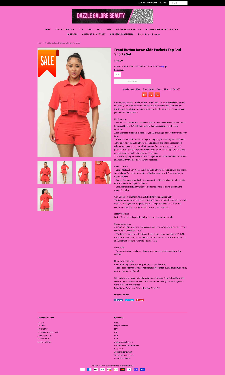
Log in (140, 3)
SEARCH (41, 322)
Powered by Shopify (127, 365)
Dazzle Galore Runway (149, 34)
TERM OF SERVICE (44, 342)
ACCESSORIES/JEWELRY (93, 34)
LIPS (81, 29)
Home (39, 43)
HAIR (109, 29)
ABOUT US (41, 326)
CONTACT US (42, 329)
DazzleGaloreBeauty (111, 365)
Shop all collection (64, 29)
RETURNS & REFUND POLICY (48, 332)
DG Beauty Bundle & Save (128, 29)
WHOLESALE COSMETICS (121, 34)
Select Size (119, 70)
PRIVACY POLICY (44, 339)
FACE (99, 29)
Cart (164, 3)
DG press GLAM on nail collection (162, 29)
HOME (48, 29)
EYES (90, 29)
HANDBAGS (72, 34)
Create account (151, 3)
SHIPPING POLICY (44, 335)
